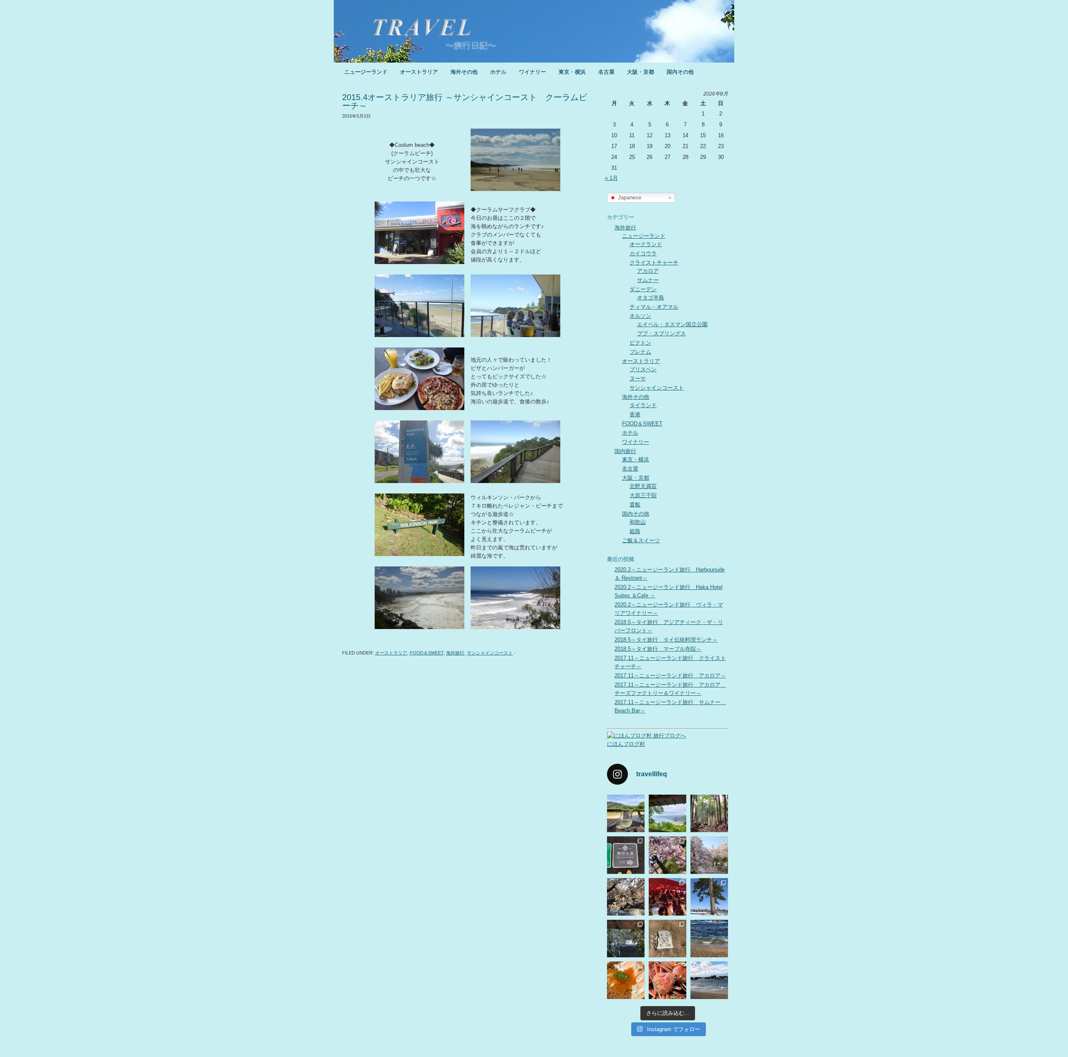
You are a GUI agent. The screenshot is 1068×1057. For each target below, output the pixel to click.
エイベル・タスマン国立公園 (672, 324)
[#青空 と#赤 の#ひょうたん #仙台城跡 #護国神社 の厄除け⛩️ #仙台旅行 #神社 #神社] (667, 897)
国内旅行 (625, 451)
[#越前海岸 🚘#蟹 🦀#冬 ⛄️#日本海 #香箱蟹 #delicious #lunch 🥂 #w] (667, 980)
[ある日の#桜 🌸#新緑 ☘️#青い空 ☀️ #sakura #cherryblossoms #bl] (667, 855)
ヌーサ (638, 378)
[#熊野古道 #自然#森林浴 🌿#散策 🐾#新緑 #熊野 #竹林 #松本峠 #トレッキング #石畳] (709, 813)
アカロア (648, 271)
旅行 (534, 31)
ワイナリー (532, 72)
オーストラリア (419, 72)
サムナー (648, 280)
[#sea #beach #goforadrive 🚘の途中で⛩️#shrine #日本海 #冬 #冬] (667, 938)
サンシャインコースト (490, 652)
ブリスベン (643, 369)
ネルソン (640, 316)
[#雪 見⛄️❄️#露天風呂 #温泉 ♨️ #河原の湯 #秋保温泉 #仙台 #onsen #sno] (626, 938)
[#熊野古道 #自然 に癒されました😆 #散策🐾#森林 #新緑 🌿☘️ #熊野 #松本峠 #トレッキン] (626, 855)
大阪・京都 (640, 72)
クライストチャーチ (654, 262)
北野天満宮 (643, 486)
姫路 (635, 531)
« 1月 (611, 178)
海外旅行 (455, 652)
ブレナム (640, 352)
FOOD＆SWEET (426, 652)
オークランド (646, 244)
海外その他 (464, 72)
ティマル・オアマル (654, 307)
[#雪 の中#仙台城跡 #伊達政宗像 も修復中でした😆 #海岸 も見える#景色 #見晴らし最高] (709, 897)
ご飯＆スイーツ (641, 540)
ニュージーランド (366, 72)
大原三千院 (643, 495)
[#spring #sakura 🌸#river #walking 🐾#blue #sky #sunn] (626, 897)
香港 (635, 414)
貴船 (635, 504)
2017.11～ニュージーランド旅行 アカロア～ (670, 675)
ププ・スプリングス (661, 333)
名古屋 (606, 72)
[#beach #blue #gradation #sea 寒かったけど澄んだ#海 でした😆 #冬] (709, 938)
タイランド (643, 405)
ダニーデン (643, 289)
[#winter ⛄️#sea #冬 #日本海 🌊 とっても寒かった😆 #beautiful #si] (709, 980)
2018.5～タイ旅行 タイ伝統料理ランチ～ (666, 640)
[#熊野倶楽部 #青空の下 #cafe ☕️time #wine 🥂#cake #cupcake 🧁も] (626, 813)
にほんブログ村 (626, 744)
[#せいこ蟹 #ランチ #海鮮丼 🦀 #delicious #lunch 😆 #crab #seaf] (626, 980)
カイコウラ (643, 253)
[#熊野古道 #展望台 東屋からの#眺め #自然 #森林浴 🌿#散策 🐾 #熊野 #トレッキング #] (667, 813)
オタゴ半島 (650, 297)
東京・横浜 (572, 72)
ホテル (498, 72)
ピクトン (640, 343)
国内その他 (680, 72)
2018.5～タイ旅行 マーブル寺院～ (658, 649)
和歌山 (638, 522)
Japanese (628, 197)
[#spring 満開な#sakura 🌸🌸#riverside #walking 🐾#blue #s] (709, 855)
